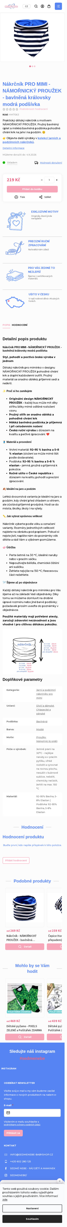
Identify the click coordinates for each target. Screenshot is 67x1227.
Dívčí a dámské (45, 705)
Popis (6, 324)
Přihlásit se (13, 1133)
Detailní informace (13, 148)
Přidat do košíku (32, 189)
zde (4, 1199)
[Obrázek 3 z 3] (34, 66)
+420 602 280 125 (20, 1161)
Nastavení (32, 1208)
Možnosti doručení (51, 162)
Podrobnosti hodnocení (34, 109)
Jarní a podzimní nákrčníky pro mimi (46, 694)
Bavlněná (41, 721)
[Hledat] (36, 6)
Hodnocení (19, 324)
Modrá (40, 729)
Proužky (41, 737)
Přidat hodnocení (16, 860)
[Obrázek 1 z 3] (30, 66)
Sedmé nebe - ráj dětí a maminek (32, 1168)
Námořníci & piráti (46, 741)
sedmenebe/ (18, 1175)
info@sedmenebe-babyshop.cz (31, 1154)
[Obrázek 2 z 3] (32, 66)
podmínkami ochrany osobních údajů (22, 1124)
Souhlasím (32, 1218)
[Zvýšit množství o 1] (57, 180)
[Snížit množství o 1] (42, 180)
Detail (27, 946)
